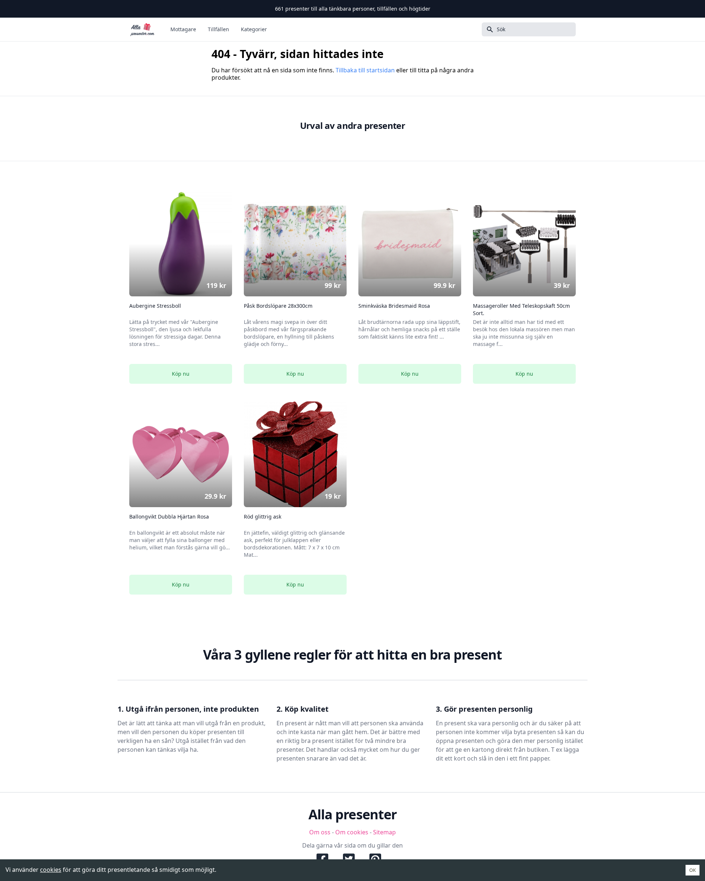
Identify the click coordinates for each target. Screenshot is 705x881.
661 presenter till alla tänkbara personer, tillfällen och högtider (352, 8)
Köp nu (180, 373)
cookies (50, 870)
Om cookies (351, 832)
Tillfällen (218, 29)
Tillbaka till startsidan (365, 70)
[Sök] (488, 29)
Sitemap (384, 832)
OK (692, 870)
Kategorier (254, 29)
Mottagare (183, 29)
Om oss (319, 832)
